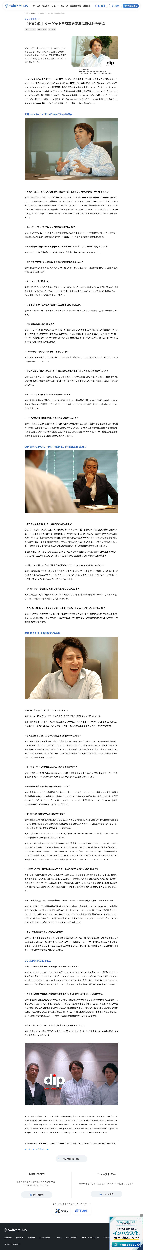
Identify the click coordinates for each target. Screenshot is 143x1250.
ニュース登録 (44, 1237)
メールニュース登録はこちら (37, 1149)
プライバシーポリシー (90, 1237)
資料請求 (31, 1237)
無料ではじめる (130, 6)
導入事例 (45, 6)
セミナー (55, 6)
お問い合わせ (71, 1237)
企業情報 (86, 6)
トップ (26, 13)
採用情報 (19, 1237)
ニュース (64, 6)
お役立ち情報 (75, 6)
